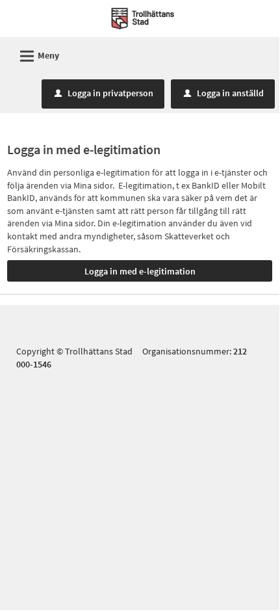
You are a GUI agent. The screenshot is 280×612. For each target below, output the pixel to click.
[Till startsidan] (143, 17)
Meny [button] (37, 56)
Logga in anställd (224, 93)
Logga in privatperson (104, 93)
